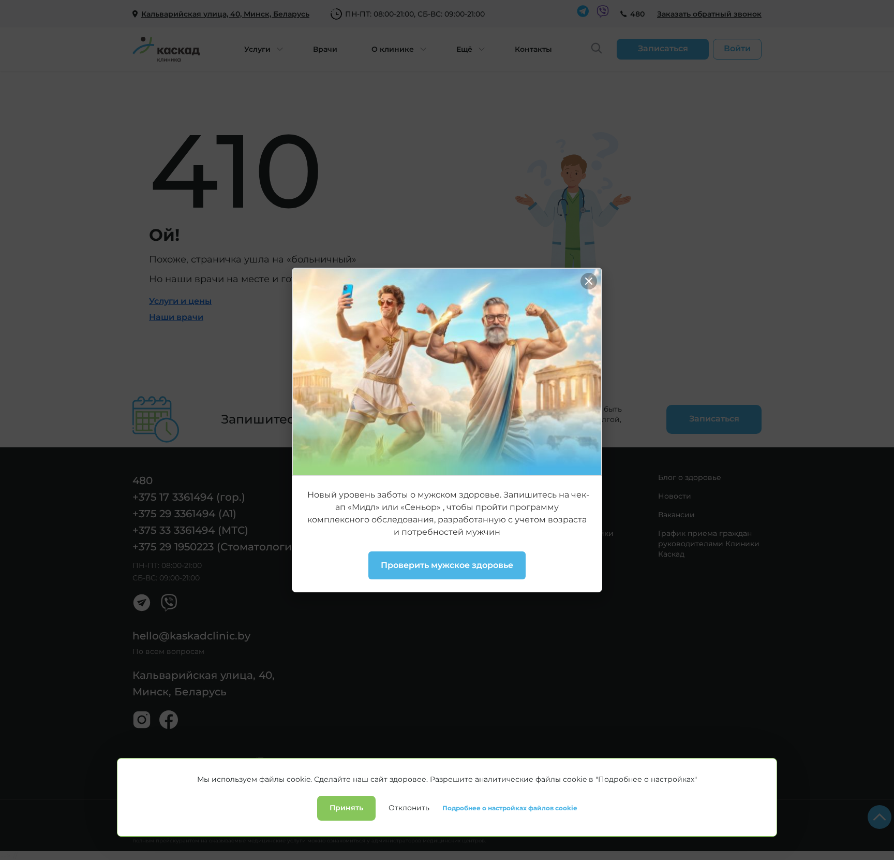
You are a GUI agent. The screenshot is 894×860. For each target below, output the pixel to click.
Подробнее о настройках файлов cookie (509, 808)
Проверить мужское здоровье (447, 565)
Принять (346, 808)
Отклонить (409, 808)
